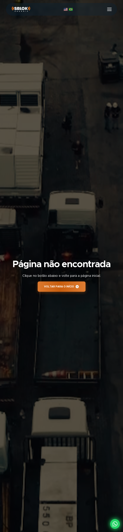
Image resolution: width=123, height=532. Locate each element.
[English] (66, 9)
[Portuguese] (71, 9)
